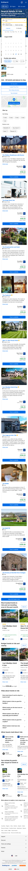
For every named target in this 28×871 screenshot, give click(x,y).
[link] (5, 117)
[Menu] (26, 2)
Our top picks (14, 83)
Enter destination (8, 19)
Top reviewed (14, 93)
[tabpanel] (13, 47)
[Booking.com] (4, 2)
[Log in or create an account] (22, 2)
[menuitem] (5, 6)
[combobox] (14, 21)
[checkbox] (21, 39)
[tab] (8, 28)
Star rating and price (14, 90)
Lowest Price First (14, 87)
